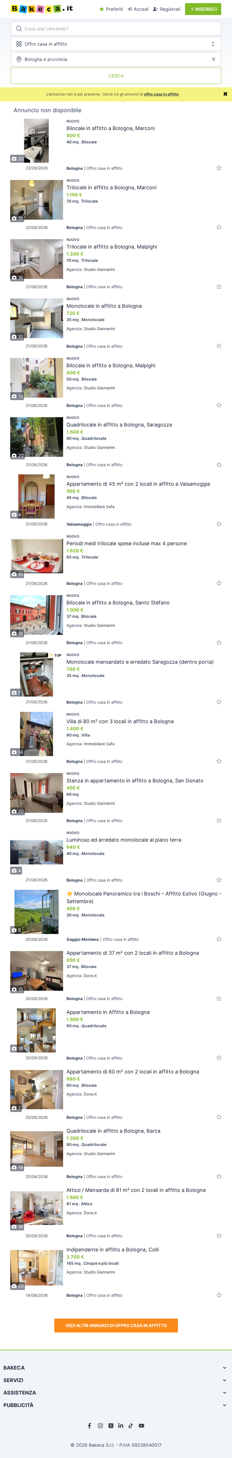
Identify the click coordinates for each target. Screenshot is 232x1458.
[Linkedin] (121, 1426)
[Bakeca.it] (53, 9)
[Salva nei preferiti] (219, 168)
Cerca (116, 75)
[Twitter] (111, 1426)
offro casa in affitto (161, 94)
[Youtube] (141, 1426)
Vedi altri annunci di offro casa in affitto (116, 1325)
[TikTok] (131, 1426)
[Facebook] (90, 1426)
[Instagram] (101, 1426)
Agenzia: (90, 269)
